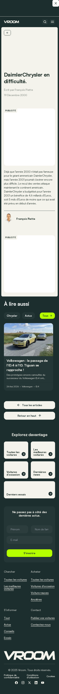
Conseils (9, 631)
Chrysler (12, 315)
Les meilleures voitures (12, 587)
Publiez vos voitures (43, 618)
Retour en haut (27, 415)
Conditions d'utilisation (33, 676)
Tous (45, 315)
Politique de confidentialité (11, 676)
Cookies (51, 676)
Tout (7, 618)
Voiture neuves (40, 592)
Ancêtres (36, 599)
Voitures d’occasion (43, 586)
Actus (28, 315)
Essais (7, 637)
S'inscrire (29, 553)
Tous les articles (32, 405)
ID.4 (37, 387)
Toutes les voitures (15, 579)
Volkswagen (27, 387)
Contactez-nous (41, 624)
